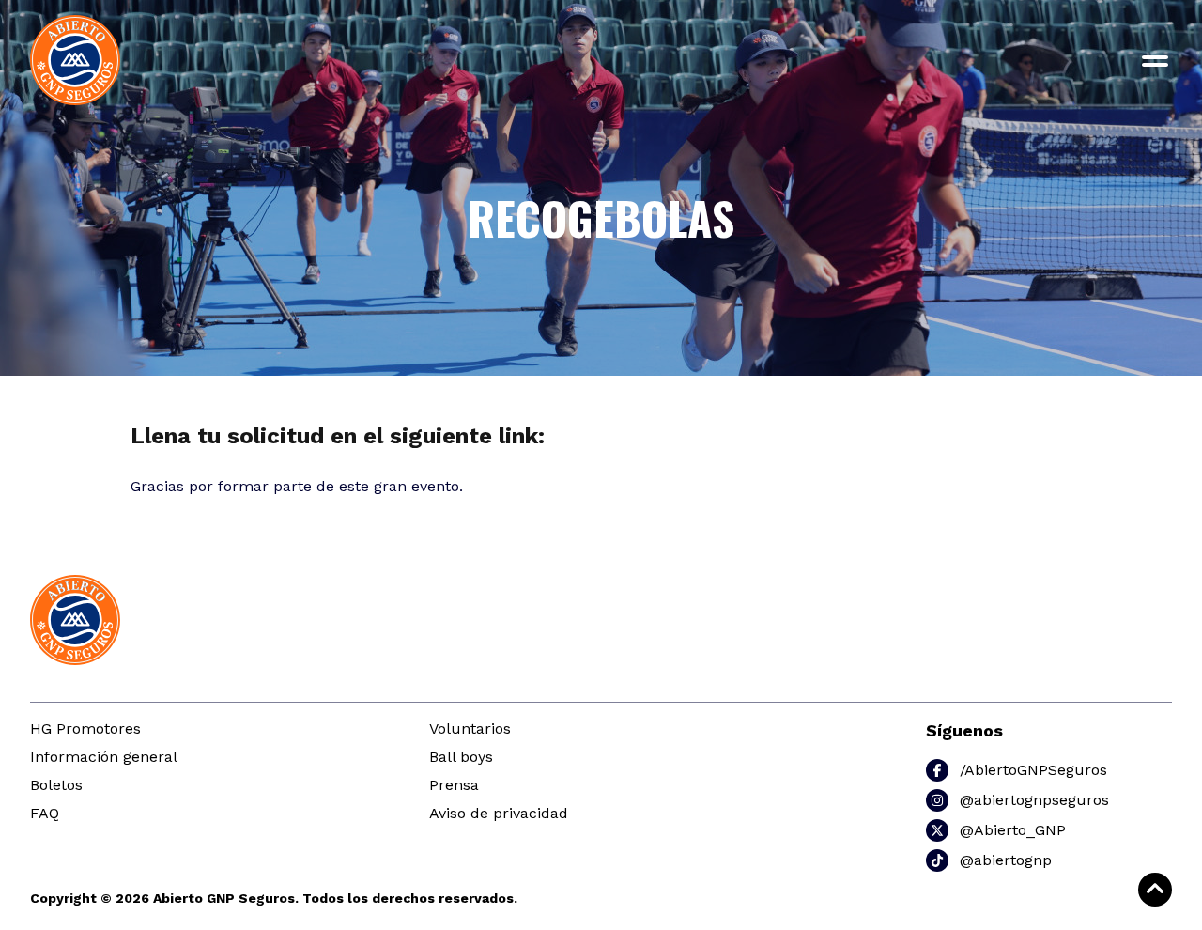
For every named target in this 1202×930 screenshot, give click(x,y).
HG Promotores (85, 728)
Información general (103, 757)
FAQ (44, 813)
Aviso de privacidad (498, 813)
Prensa (454, 785)
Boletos (56, 785)
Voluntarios (470, 728)
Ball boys (461, 757)
